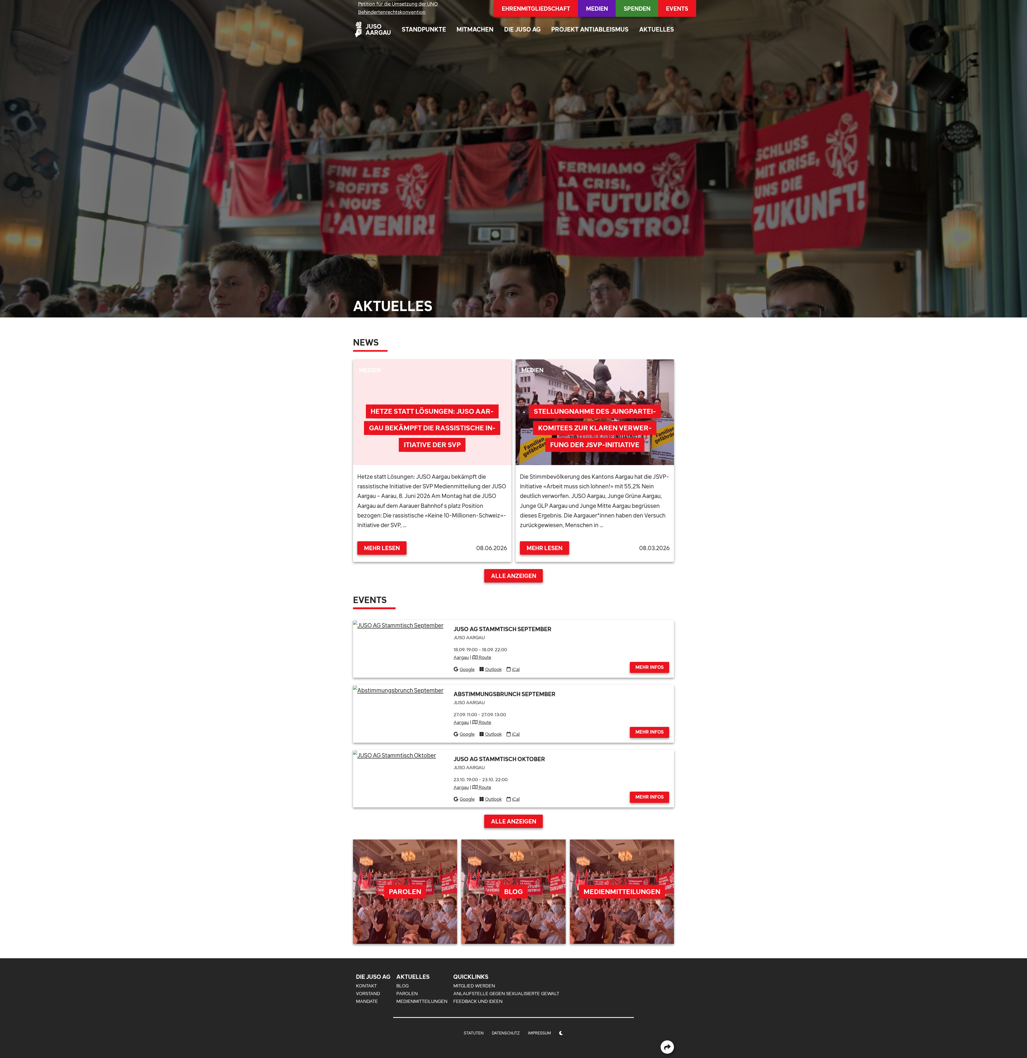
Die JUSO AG (522, 29)
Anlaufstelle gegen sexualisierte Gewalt (506, 993)
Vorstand (368, 993)
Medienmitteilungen (421, 1001)
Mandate (367, 1001)
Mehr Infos (649, 667)
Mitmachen (475, 29)
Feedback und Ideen (478, 1001)
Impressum (539, 1033)
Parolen (407, 993)
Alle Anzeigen (513, 576)
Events (677, 8)
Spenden (637, 8)
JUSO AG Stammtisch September (502, 629)
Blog (402, 985)
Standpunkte (424, 29)
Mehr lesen (382, 548)
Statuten (474, 1033)
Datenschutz (506, 1033)
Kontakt (366, 985)
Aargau (461, 657)
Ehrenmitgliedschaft (536, 8)
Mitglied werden (474, 985)
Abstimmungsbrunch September (504, 694)
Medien (597, 8)
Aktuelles (656, 29)
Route (484, 657)
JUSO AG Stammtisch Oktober (499, 759)
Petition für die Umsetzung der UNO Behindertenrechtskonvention (398, 8)
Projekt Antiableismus (590, 29)
